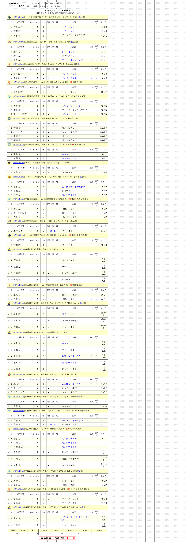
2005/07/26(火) (18, 285)
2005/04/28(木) (18, 96)
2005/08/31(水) (18, 397)
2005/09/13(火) (18, 429)
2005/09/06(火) (18, 411)
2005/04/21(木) (18, 82)
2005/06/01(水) (18, 177)
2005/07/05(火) (18, 235)
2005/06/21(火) (18, 199)
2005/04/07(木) (18, 42)
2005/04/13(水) (18, 64)
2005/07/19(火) (18, 249)
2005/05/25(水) (18, 163)
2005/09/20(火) (18, 471)
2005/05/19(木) (18, 145)
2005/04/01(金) (18, 17)
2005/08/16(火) (18, 332)
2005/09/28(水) (18, 489)
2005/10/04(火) (18, 507)
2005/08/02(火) (18, 303)
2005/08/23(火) (18, 374)
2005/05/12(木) (18, 118)
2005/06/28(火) (18, 221)
